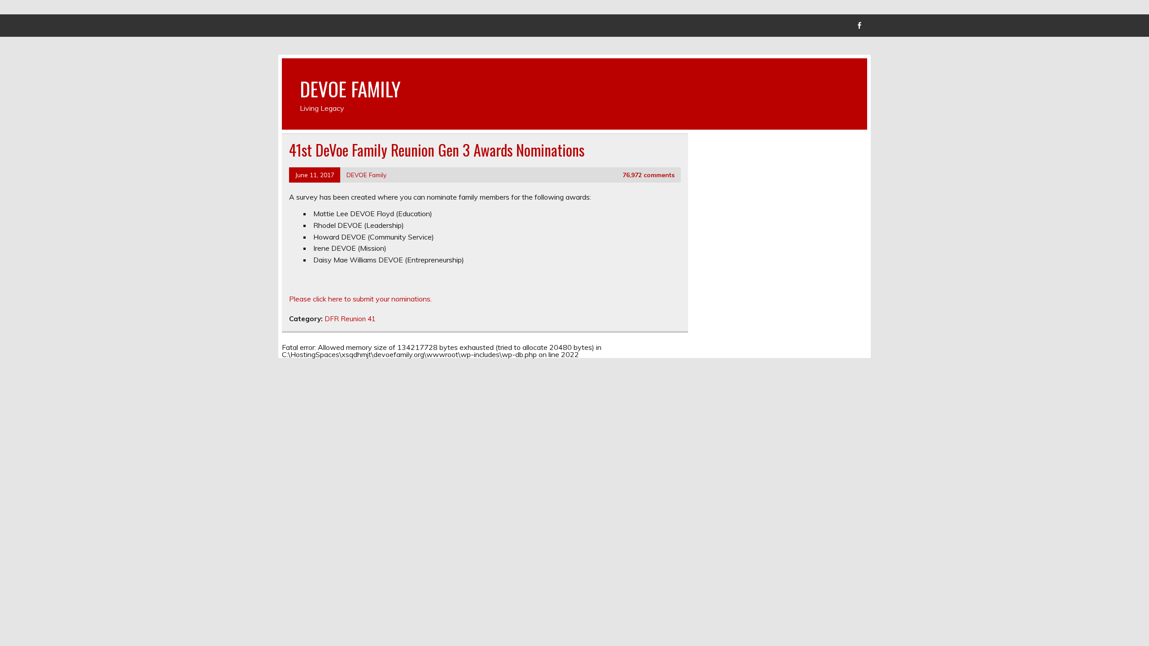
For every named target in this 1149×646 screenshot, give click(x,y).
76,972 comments (649, 175)
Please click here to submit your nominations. (360, 298)
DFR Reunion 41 (350, 318)
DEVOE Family (366, 175)
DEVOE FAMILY (350, 88)
